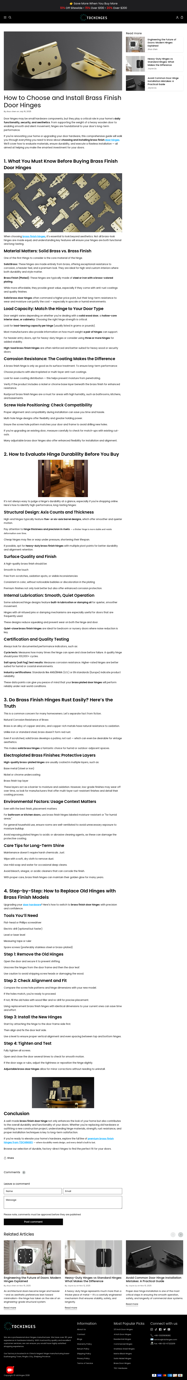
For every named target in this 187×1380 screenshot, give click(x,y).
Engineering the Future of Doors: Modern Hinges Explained (32, 1279)
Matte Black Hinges (123, 1353)
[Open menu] (3, 17)
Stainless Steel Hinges (124, 1348)
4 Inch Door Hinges (122, 1334)
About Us (81, 1329)
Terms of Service (85, 1363)
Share (10, 1157)
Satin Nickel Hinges (122, 1358)
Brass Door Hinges (122, 1363)
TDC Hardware (120, 1368)
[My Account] (176, 17)
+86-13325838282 (160, 1335)
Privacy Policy (83, 1358)
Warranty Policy (84, 1344)
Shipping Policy (84, 1353)
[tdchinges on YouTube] (169, 1329)
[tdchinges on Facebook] (160, 1329)
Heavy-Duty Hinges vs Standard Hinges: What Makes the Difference (93, 1279)
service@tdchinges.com (163, 1339)
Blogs (79, 1339)
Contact (81, 1334)
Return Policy (83, 1348)
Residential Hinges (122, 1339)
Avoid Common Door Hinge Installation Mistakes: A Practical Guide (153, 1279)
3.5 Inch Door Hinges (123, 1329)
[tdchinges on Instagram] (151, 1329)
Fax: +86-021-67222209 (162, 1343)
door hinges (112, 140)
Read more (10, 1307)
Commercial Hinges (123, 1344)
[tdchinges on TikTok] (156, 1329)
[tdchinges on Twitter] (164, 1329)
